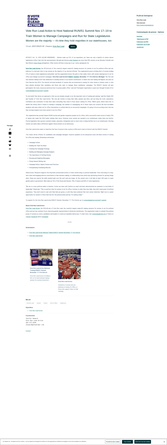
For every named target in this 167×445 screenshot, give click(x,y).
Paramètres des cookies (113, 441)
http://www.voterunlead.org (145, 25)
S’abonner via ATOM (143, 44)
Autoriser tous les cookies (142, 441)
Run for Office (53, 303)
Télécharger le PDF (142, 39)
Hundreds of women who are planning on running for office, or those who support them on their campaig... (68, 288)
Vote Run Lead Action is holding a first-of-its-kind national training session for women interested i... (40, 278)
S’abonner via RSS (142, 42)
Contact (28, 331)
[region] (83, 442)
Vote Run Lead (58, 46)
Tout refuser (127, 441)
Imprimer (139, 36)
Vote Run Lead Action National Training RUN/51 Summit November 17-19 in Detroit (54, 232)
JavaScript (140, 47)
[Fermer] (164, 442)
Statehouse (63, 303)
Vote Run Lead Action (36, 236)
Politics (45, 303)
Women (39, 303)
